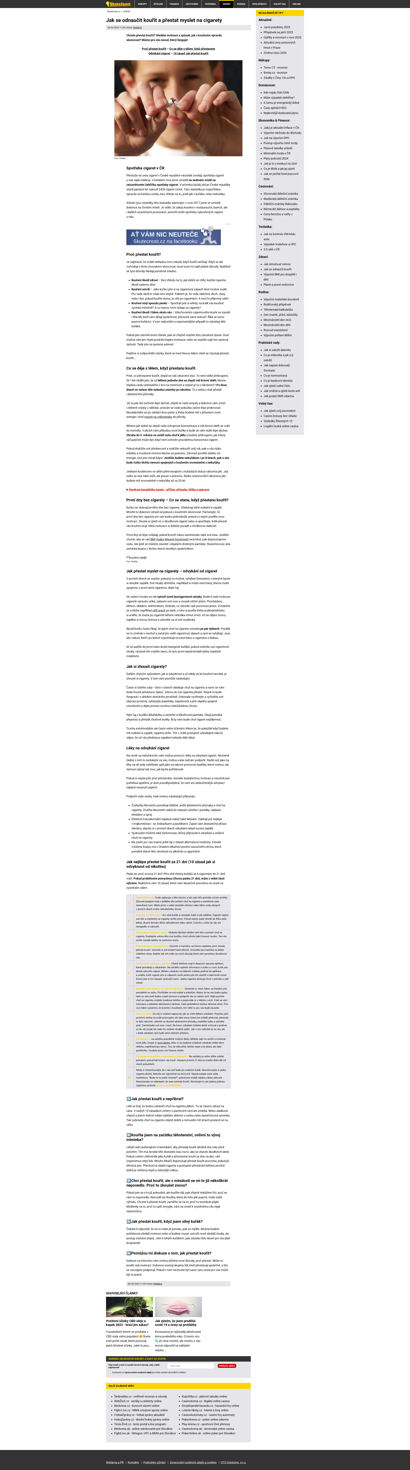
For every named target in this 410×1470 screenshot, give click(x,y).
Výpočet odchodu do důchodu (282, 132)
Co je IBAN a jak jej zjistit (279, 168)
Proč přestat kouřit (154, 48)
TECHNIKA (210, 4)
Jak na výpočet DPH (276, 138)
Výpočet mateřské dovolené (281, 299)
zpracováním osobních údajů (138, 1372)
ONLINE (297, 4)
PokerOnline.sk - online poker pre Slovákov (208, 1433)
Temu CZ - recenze (276, 67)
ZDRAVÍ (226, 4)
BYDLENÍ (158, 4)
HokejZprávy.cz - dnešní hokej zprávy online (141, 1419)
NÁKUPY (142, 4)
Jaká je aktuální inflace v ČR (281, 127)
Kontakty (133, 1462)
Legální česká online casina (281, 426)
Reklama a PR (115, 1462)
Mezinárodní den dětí (277, 325)
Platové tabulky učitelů (278, 148)
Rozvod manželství (276, 330)
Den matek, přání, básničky (281, 314)
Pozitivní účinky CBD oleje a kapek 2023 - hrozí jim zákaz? (127, 1323)
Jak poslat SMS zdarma (279, 396)
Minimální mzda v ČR (277, 153)
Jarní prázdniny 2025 (277, 27)
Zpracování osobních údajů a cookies (193, 1462)
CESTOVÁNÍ (192, 4)
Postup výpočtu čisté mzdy (281, 143)
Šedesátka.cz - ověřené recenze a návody (140, 1396)
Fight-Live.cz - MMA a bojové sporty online (141, 1410)
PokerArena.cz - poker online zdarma (205, 1419)
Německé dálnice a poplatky (281, 209)
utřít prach (158, 610)
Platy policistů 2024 (276, 158)
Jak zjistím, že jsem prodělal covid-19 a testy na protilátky (176, 1323)
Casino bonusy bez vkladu (280, 416)
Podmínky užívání (154, 1462)
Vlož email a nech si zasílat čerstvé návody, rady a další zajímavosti (134, 1366)
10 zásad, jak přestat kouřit (190, 53)
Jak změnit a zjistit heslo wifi (282, 391)
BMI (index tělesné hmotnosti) (169, 539)
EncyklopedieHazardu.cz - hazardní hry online (210, 1405)
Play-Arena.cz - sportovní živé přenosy (206, 1424)
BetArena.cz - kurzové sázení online (136, 1405)
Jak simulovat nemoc (277, 264)
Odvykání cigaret (159, 53)
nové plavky (163, 1042)
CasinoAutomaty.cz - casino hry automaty (208, 1415)
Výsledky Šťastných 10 (278, 421)
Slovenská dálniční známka (281, 193)
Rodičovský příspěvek (277, 304)
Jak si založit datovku (277, 350)
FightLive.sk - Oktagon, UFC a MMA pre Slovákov (145, 1433)
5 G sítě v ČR (271, 249)
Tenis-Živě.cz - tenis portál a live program (140, 1424)
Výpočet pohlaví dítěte (278, 335)
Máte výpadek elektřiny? (279, 97)
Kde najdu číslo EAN (276, 92)
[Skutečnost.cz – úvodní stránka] (118, 4)
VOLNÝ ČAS (280, 4)
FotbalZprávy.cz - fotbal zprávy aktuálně (139, 1415)
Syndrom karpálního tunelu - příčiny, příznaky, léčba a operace (169, 489)
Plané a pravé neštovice (279, 284)
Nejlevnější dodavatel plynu (281, 113)
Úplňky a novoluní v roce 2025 (282, 37)
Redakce (137, 27)
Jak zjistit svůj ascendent (279, 410)
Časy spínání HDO (275, 108)
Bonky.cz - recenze (275, 72)
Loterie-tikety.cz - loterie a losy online (205, 1410)
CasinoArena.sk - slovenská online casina (208, 1428)
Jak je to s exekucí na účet (280, 163)
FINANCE (174, 4)
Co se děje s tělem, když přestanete (192, 48)
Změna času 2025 (275, 52)
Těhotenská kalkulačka (278, 309)
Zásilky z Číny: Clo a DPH (279, 77)
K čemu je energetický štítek (281, 102)
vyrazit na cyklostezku (158, 417)
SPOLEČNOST (259, 4)
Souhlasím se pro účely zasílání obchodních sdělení (149, 1372)
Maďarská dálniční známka (281, 198)
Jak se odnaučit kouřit (277, 269)
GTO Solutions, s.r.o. (233, 1462)
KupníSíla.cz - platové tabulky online (204, 1396)
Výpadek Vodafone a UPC (280, 244)
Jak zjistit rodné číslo (277, 385)
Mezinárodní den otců (277, 320)
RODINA (241, 4)
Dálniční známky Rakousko (281, 204)
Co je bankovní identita (278, 380)
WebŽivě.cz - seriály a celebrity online (138, 1401)
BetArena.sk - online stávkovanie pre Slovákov (143, 1428)
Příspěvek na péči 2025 (278, 32)
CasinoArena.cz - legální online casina (206, 1401)
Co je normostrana (275, 375)
